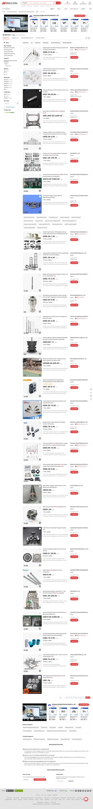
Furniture (8, 87)
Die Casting (78, 727)
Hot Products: (23, 5)
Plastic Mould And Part (29, 217)
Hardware (8, 81)
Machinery (8, 83)
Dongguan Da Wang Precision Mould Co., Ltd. (46, 15)
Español (14, 799)
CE (6, 96)
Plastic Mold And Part (41, 217)
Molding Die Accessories (52, 739)
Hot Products (9, 797)
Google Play (18, 790)
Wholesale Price (47, 797)
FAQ (42, 795)
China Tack (42, 5)
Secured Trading (40, 38)
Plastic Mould (53, 727)
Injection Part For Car (42, 227)
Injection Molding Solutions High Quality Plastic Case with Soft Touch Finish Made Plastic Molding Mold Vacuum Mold (54, 28)
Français (25, 799)
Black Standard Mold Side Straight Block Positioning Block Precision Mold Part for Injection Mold (53, 381)
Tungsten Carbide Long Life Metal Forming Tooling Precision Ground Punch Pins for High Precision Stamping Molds (54, 134)
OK (17, 103)
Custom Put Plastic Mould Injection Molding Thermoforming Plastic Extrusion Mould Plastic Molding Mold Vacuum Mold (44, 28)
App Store (10, 790)
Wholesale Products (39, 797)
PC (5, 74)
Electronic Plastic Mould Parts (69, 220)
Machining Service (69, 727)
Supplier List (15, 38)
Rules (90, 8)
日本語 (60, 799)
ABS (6, 71)
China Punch (29, 5)
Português (20, 799)
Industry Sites (63, 797)
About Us (38, 795)
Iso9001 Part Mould (75, 217)
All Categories (6, 8)
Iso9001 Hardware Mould (70, 224)
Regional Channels (71, 797)
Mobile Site (55, 795)
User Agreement (40, 802)
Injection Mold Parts (65, 739)
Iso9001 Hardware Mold (29, 227)
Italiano (37, 799)
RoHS (7, 94)
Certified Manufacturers (27, 38)
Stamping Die (44, 727)
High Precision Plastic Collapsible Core (54, 506)
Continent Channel (55, 797)
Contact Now (74, 57)
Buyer (58, 8)
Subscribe (71, 781)
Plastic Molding (72, 731)
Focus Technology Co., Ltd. (47, 804)
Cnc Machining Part (55, 42)
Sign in (90, 3)
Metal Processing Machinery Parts (31, 727)
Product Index (79, 797)
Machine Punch (49, 5)
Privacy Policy (53, 802)
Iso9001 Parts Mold (64, 217)
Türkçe (72, 799)
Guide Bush (45, 42)
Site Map (49, 795)
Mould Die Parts (39, 220)
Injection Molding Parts (39, 731)
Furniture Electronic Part (44, 224)
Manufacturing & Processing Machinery (10, 61)
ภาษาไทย (68, 799)
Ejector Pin (37, 42)
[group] (32, 56)
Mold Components (27, 739)
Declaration (47, 802)
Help (66, 8)
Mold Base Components (39, 739)
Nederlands (47, 799)
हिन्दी (64, 799)
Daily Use (7, 85)
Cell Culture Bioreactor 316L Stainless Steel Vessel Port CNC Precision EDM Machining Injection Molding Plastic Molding (74, 28)
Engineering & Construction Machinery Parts (57, 731)
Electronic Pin (36, 5)
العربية (52, 799)
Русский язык (31, 799)
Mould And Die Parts (28, 220)
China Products (16, 797)
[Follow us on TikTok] (78, 790)
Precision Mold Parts (77, 739)
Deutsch (41, 799)
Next (87, 697)
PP (5, 73)
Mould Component (67, 42)
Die (31, 42)
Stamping (60, 727)
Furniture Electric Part (57, 224)
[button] (31, 22)
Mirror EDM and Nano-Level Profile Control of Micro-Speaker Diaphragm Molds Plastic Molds (33, 28)
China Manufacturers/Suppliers (27, 797)
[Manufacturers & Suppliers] (9, 3)
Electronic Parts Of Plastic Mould (52, 220)
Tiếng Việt (77, 799)
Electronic (8, 79)
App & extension (74, 8)
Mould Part (25, 42)
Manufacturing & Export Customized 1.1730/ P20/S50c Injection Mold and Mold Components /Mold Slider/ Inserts (54, 593)
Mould (6, 63)
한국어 (56, 799)
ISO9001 (8, 98)
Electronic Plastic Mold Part (30, 224)
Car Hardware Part (53, 217)
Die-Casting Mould (27, 731)
